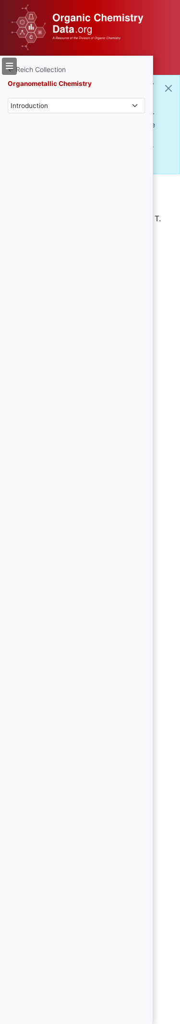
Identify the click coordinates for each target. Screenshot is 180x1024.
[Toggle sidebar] (9, 66)
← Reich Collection (37, 69)
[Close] (168, 88)
